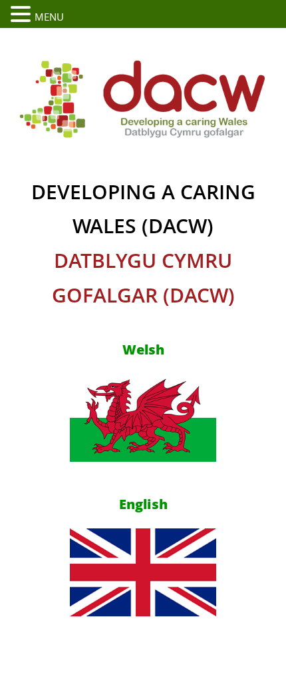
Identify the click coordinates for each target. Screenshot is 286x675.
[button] (23, 15)
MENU (49, 16)
